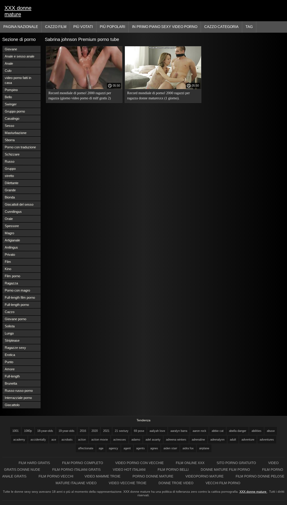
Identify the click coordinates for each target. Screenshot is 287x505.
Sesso (9, 126)
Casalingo (12, 118)
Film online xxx (190, 463)
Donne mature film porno (226, 469)
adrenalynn (217, 439)
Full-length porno (17, 305)
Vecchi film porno (223, 483)
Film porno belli (173, 469)
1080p (28, 431)
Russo (9, 161)
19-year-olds (66, 431)
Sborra (10, 140)
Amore (10, 369)
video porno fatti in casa (18, 80)
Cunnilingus (13, 211)
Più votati (83, 27)
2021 (106, 431)
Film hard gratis (35, 463)
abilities (256, 431)
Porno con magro (17, 290)
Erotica (10, 355)
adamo (135, 439)
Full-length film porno (20, 297)
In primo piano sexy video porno (164, 27)
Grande (10, 190)
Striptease (12, 340)
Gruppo (10, 168)
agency (113, 448)
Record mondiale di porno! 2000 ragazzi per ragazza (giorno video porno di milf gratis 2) (79, 95)
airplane (204, 448)
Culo (8, 70)
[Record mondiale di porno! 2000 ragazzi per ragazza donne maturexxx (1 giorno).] (163, 88)
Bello (8, 97)
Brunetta (11, 383)
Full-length (12, 376)
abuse (271, 431)
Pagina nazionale (20, 27)
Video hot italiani (129, 469)
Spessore (12, 226)
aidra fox (188, 448)
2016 (83, 431)
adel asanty (153, 439)
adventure (247, 439)
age (101, 448)
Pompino (11, 90)
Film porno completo (83, 463)
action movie (99, 439)
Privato (10, 254)
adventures (267, 439)
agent (127, 448)
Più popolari (112, 27)
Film (8, 262)
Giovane (11, 49)
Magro (9, 233)
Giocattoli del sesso (19, 204)
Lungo (9, 333)
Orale (9, 219)
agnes (154, 448)
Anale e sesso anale (19, 56)
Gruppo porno (15, 111)
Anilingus (11, 247)
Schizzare (12, 154)
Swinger (11, 104)
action (82, 439)
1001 (15, 431)
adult (233, 439)
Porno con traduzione (20, 147)
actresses (119, 439)
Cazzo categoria (221, 27)
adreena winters (176, 439)
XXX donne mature (17, 11)
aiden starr (170, 448)
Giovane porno (15, 319)
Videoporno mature (204, 476)
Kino (8, 269)
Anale (9, 63)
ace (53, 439)
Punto (9, 362)
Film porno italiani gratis (77, 469)
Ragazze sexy (15, 347)
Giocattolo (12, 405)
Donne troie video (176, 483)
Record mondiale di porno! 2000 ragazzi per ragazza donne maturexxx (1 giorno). (158, 95)
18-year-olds (45, 431)
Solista (10, 326)
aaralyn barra (178, 431)
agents (140, 448)
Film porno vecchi (56, 476)
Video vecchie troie (128, 483)
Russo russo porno (19, 390)
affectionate (85, 448)
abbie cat (218, 431)
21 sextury (121, 431)
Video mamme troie (103, 476)
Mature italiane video (77, 483)
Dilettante (11, 183)
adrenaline (198, 439)
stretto (9, 176)
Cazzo (9, 312)
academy (19, 439)
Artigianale (12, 240)
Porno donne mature (153, 476)
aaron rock (199, 431)
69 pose (139, 431)
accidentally (38, 439)
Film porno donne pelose (260, 476)
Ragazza (11, 283)
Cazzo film (55, 27)
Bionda (10, 197)
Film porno (12, 276)
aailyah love (157, 431)
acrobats (67, 439)
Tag (249, 27)
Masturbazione (15, 133)
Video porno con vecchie (140, 463)
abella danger (237, 431)
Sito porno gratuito (237, 463)
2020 (94, 431)
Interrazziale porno (18, 398)
